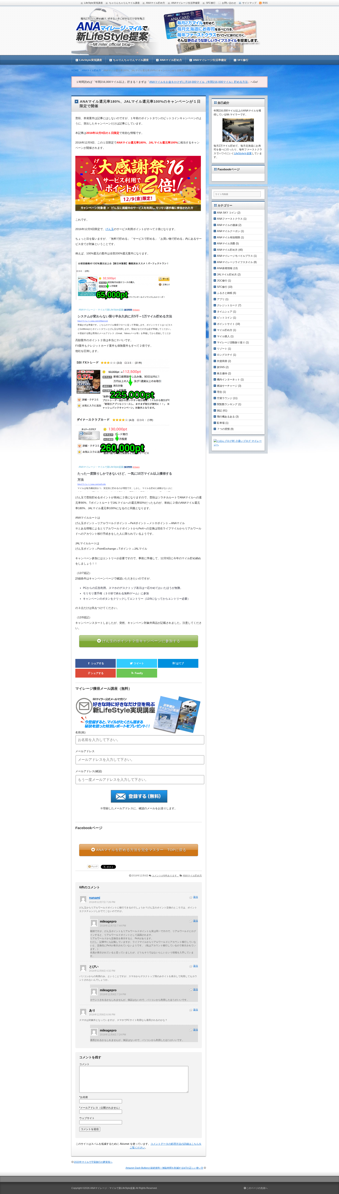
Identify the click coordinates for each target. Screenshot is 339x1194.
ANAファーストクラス (230, 218)
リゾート (222, 348)
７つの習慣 (223, 429)
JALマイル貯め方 (227, 274)
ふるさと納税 (224, 292)
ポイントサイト (226, 323)
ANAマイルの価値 (227, 225)
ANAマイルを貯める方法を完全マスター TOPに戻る (141, 850)
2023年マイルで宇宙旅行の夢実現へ (93, 1162)
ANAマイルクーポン (228, 231)
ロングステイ (224, 354)
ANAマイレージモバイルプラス (235, 255)
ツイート (138, 663)
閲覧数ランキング (227, 404)
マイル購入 (223, 336)
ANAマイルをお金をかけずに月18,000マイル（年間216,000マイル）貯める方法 (198, 81)
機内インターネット (228, 379)
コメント (84, 1064)
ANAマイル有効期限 (228, 237)
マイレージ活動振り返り (231, 342)
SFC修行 (242, 59)
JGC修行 (222, 280)
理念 (219, 391)
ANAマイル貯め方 (171, 59)
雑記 (219, 410)
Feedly (138, 673)
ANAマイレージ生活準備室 (209, 59)
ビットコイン (224, 317)
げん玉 (110, 229)
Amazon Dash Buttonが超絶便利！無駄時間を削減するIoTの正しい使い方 (164, 1168)
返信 (195, 897)
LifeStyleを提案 (243, 153)
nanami (94, 897)
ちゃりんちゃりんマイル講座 (131, 59)
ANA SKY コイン (227, 212)
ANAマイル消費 (226, 243)
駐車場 (221, 422)
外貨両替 (222, 361)
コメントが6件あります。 (165, 875)
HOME (74, 70)
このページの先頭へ (257, 1188)
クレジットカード (227, 305)
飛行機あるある (226, 416)
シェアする (97, 663)
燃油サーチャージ (227, 385)
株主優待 (222, 373)
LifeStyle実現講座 (90, 59)
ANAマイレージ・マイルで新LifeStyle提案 (112, 1188)
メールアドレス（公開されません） (100, 1107)
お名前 (83, 1097)
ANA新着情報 (224, 268)
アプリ (221, 299)
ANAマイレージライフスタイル (235, 262)
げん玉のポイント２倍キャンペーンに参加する (141, 641)
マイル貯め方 (224, 330)
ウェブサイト (87, 1118)
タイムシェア (224, 311)
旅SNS (221, 367)
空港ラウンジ (224, 398)
